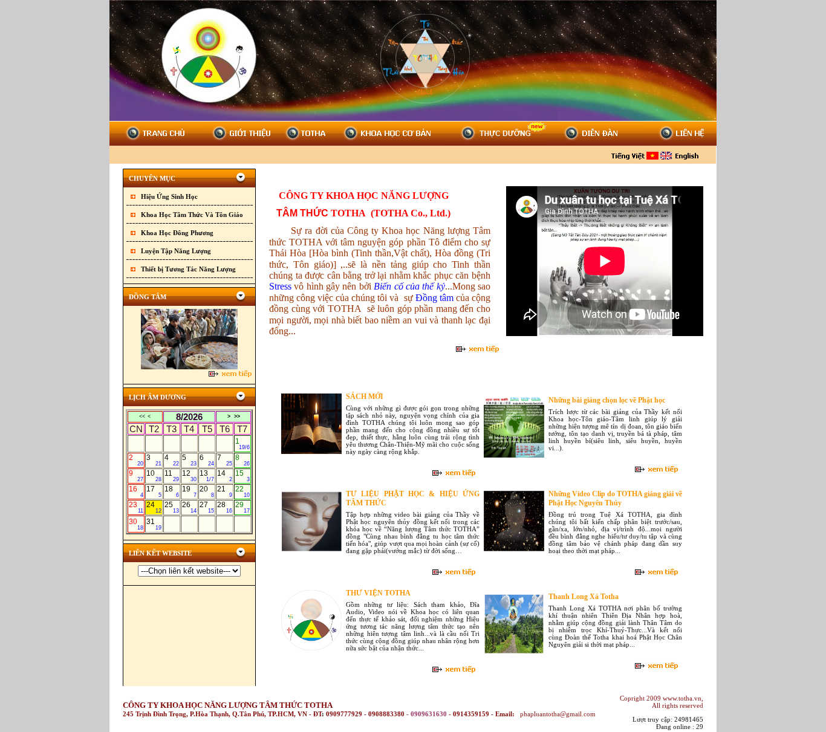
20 (207, 491)
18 (171, 491)
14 (224, 475)
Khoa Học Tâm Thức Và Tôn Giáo (192, 214)
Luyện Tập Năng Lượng (176, 250)
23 (136, 507)
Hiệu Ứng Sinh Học (169, 196)
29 (242, 507)
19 (189, 491)
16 (136, 491)
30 (136, 524)
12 (189, 475)
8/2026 (189, 417)
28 (224, 507)
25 (171, 507)
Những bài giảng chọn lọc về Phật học (606, 400)
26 (189, 507)
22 (242, 491)
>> (237, 416)
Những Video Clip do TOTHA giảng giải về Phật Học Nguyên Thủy (615, 498)
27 (207, 507)
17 (153, 491)
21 (224, 491)
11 (171, 475)
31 (153, 524)
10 (153, 475)
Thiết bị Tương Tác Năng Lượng (188, 269)
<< (142, 416)
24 (153, 507)
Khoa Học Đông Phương (177, 232)
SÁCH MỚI (364, 396)
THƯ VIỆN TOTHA (378, 593)
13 (207, 475)
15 (242, 475)
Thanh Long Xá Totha (583, 596)
